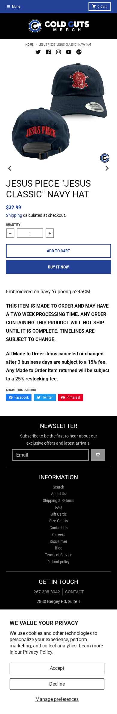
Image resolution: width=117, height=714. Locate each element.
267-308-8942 (47, 591)
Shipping (14, 215)
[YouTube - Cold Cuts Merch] (69, 52)
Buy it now (58, 267)
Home (29, 45)
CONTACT (74, 591)
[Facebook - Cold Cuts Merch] (48, 52)
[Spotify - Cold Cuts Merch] (79, 52)
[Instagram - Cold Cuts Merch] (58, 52)
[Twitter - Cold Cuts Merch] (38, 52)
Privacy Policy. (38, 652)
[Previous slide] (10, 168)
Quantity (13, 225)
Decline (57, 684)
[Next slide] (107, 168)
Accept (57, 668)
